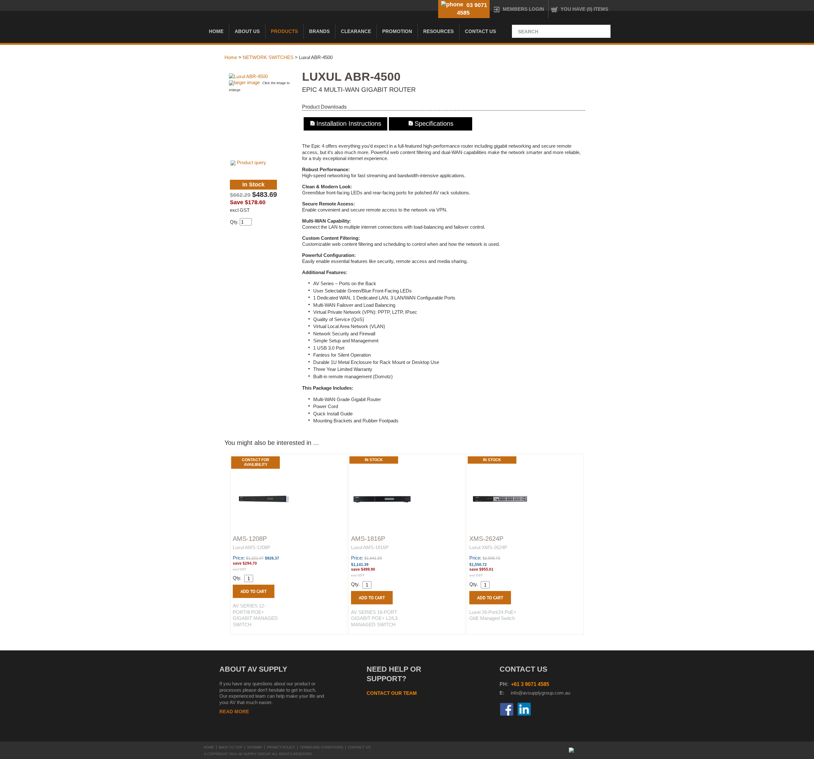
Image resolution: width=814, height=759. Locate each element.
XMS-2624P (486, 538)
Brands (319, 31)
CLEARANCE (356, 31)
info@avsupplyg (527, 692)
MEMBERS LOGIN (523, 9)
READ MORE (234, 711)
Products (284, 31)
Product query (251, 162)
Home (216, 31)
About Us (247, 31)
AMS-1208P (250, 538)
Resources (438, 31)
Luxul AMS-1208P (251, 547)
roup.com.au (557, 692)
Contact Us (480, 31)
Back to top (230, 747)
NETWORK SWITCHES (268, 57)
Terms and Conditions (321, 747)
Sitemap (254, 747)
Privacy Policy (281, 747)
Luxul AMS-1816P (370, 547)
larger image (247, 82)
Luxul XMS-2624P (488, 547)
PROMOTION (397, 31)
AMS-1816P (368, 538)
